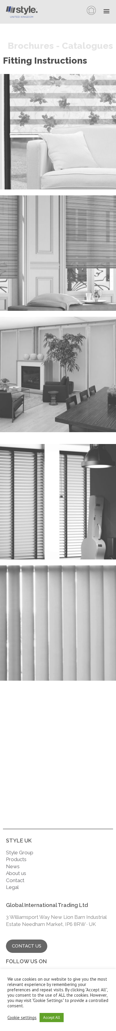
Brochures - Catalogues (60, 46)
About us (16, 873)
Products (16, 859)
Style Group (19, 852)
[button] (108, 11)
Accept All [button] (51, 1017)
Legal (13, 887)
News (13, 866)
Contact (15, 880)
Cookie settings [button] (22, 1017)
